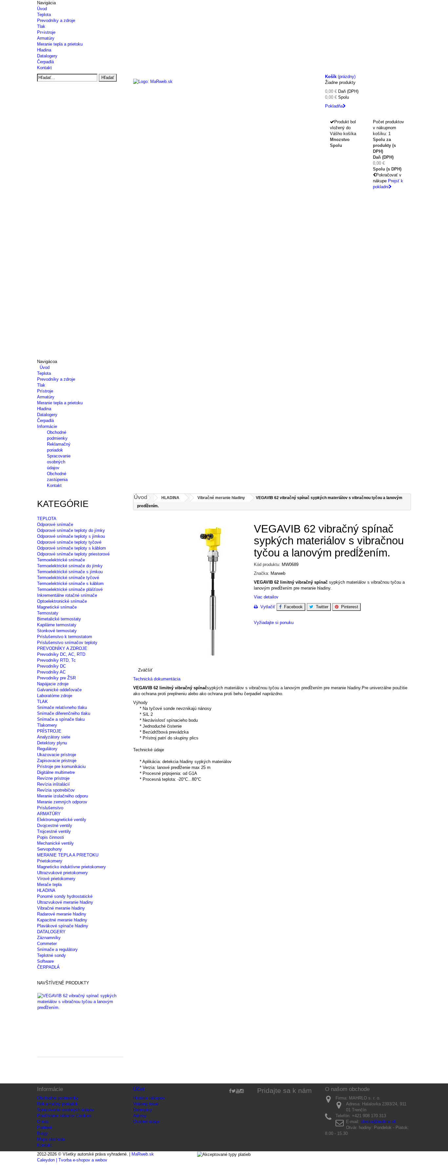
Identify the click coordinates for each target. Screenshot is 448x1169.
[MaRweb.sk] (224, 90)
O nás (43, 1121)
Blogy (42, 1133)
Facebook (292, 606)
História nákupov (149, 1098)
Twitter (320, 606)
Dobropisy (142, 1109)
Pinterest (348, 606)
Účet (139, 1089)
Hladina (44, 50)
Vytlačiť (266, 606)
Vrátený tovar (146, 1103)
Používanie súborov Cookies (64, 1115)
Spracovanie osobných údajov (59, 461)
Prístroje (45, 391)
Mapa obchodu (51, 1139)
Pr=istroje (46, 32)
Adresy (140, 1115)
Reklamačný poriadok (57, 1103)
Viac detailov (266, 597)
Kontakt (44, 67)
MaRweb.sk (143, 1154)
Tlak (41, 26)
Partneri (44, 1127)
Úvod (42, 8)
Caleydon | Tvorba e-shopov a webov (72, 1160)
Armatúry (45, 38)
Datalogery (47, 55)
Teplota (44, 14)
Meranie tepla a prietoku (60, 44)
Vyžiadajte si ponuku (274, 622)
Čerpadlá (45, 61)
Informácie (47, 426)
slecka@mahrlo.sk (378, 1121)
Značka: (261, 573)
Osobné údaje (146, 1121)
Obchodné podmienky (57, 1098)
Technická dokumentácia (157, 678)
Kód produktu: (267, 564)
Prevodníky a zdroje (56, 20)
